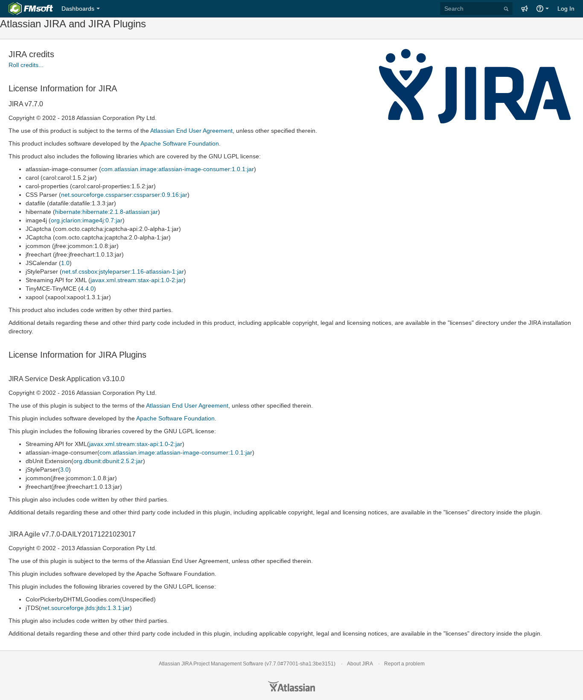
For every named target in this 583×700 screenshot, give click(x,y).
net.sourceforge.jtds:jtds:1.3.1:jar (85, 607)
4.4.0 (87, 288)
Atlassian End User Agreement (191, 130)
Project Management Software (228, 664)
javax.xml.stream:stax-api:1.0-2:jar (137, 280)
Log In (565, 8)
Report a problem (404, 664)
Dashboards (77, 8)
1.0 (65, 263)
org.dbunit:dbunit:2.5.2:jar (108, 461)
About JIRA (360, 664)
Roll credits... (26, 64)
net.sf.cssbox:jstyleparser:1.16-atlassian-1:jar (123, 271)
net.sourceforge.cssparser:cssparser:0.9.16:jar (124, 194)
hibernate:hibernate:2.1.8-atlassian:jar (106, 211)
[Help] (542, 8)
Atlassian (291, 686)
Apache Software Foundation (179, 143)
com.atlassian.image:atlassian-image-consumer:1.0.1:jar (177, 169)
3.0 (64, 469)
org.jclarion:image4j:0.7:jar (86, 220)
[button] (524, 8)
